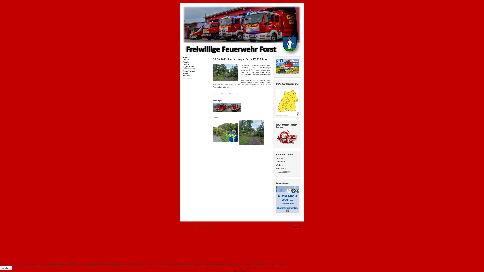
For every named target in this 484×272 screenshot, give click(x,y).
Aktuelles (186, 62)
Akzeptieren (6, 268)
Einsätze (186, 64)
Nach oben (297, 227)
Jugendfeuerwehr (189, 71)
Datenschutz (187, 78)
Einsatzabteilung (189, 69)
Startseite (186, 57)
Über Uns (186, 60)
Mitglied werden (188, 66)
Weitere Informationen (242, 271)
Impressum (187, 75)
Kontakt (185, 73)
